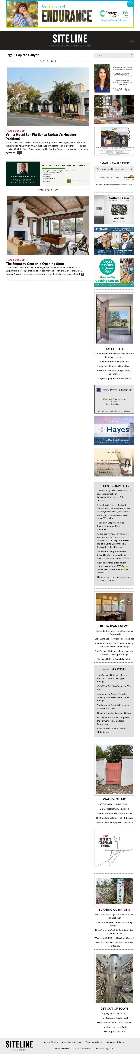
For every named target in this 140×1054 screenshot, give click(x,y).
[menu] (131, 40)
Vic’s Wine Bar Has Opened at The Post (114, 638)
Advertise (66, 1042)
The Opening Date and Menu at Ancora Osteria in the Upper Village (112, 678)
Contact (78, 1042)
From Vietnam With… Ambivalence (114, 1022)
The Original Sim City (114, 1031)
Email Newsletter (94, 1042)
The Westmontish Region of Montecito (114, 822)
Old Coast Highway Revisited (114, 808)
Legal (122, 1042)
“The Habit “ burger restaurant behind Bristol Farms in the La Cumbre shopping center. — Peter (113, 554)
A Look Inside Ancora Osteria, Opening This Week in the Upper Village (113, 697)
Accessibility (84, 1048)
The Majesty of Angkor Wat (114, 1017)
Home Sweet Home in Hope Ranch (114, 366)
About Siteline (51, 1042)
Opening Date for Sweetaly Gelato (114, 659)
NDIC (111, 1048)
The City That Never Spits (114, 1027)
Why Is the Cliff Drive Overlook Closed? (114, 938)
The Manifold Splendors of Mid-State (114, 817)
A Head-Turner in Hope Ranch (114, 361)
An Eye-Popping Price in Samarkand (114, 378)
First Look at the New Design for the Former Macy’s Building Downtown (113, 720)
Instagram (111, 1042)
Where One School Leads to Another (114, 813)
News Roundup (15, 131)
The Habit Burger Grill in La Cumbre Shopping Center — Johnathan (110, 526)
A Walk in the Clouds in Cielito (114, 804)
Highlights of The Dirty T (114, 1013)
